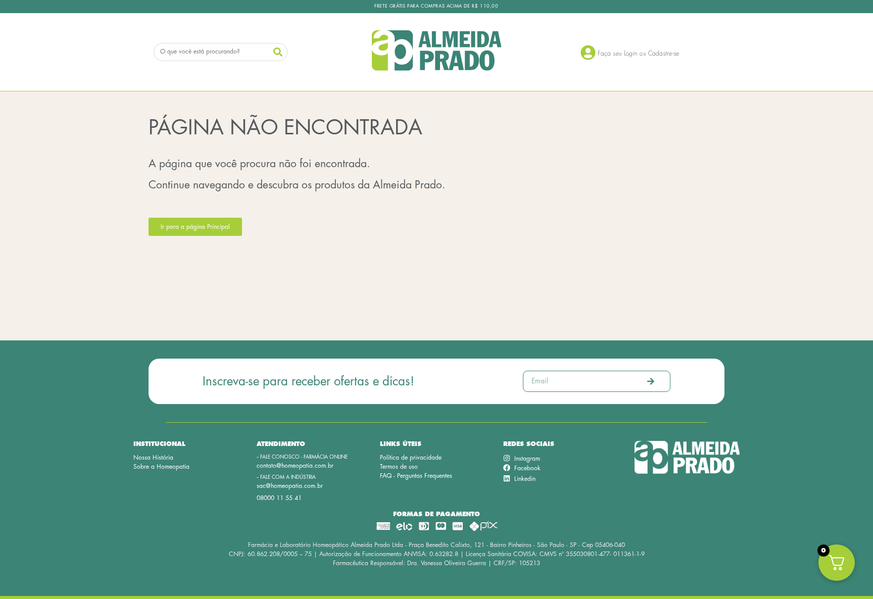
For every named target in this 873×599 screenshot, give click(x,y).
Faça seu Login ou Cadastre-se (638, 54)
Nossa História (153, 458)
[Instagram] (506, 458)
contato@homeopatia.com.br (295, 466)
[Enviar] (651, 381)
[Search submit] (277, 52)
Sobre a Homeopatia (161, 467)
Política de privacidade (411, 458)
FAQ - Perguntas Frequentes (416, 476)
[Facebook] (506, 467)
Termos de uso (399, 467)
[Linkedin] (506, 478)
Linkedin (525, 479)
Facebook (527, 468)
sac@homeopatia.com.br (290, 486)
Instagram (527, 459)
